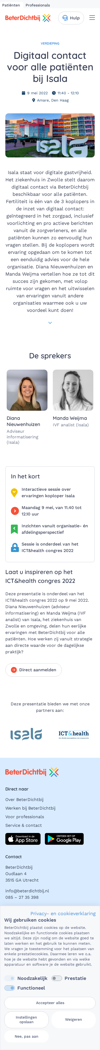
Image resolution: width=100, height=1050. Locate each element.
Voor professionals (24, 816)
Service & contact (23, 825)
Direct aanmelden (37, 669)
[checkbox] (9, 978)
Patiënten (11, 5)
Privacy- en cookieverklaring (63, 913)
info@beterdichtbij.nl (27, 890)
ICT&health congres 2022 (31, 600)
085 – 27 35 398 (22, 897)
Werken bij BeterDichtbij (30, 808)
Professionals (38, 5)
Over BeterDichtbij (24, 799)
